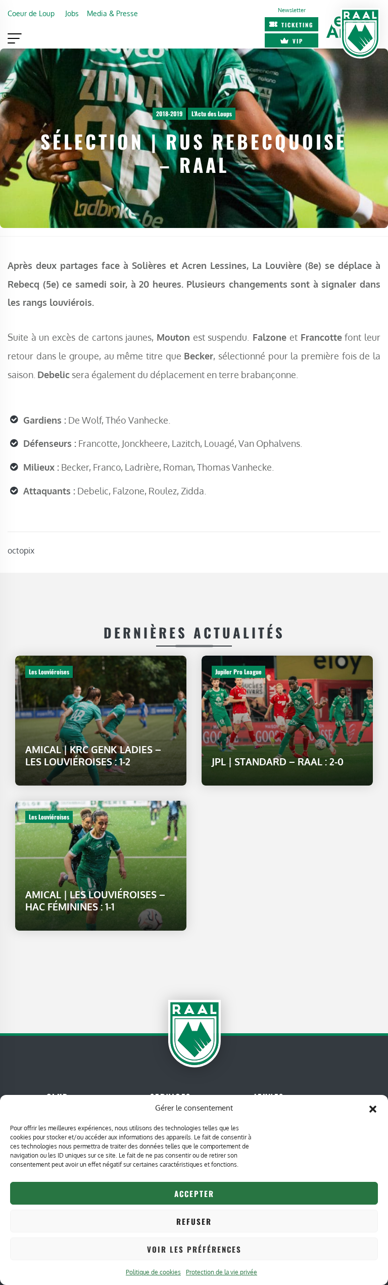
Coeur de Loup (31, 13)
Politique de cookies (153, 1272)
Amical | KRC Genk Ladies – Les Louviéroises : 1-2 (93, 755)
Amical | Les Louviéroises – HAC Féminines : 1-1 (95, 900)
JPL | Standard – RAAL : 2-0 (278, 761)
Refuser (194, 1221)
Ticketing (297, 25)
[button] (373, 1108)
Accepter (194, 1193)
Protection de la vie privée (221, 1272)
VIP (298, 41)
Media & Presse (112, 13)
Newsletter (292, 10)
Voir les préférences (194, 1249)
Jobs (72, 13)
